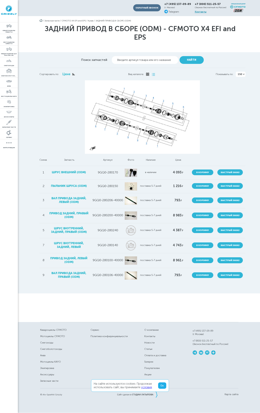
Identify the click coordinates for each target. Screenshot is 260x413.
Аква (42, 355)
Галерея (148, 361)
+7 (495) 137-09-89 (177, 4)
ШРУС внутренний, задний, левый (69, 245)
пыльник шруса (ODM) (69, 186)
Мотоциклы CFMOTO (52, 336)
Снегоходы (46, 342)
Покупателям (152, 368)
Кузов (91, 21)
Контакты (200, 12)
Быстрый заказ (230, 172)
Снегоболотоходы (51, 349)
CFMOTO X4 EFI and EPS (74, 21)
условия (146, 387)
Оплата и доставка (155, 355)
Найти (191, 59)
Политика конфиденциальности (109, 336)
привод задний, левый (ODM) (68, 260)
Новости (149, 342)
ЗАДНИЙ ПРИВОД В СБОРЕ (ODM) (113, 21)
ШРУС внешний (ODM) (69, 172)
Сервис (95, 329)
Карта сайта (231, 394)
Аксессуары (47, 374)
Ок (162, 385)
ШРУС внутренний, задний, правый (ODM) (69, 230)
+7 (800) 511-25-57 (208, 4)
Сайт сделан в (137, 394)
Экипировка (47, 368)
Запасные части (52, 21)
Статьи (148, 349)
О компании (151, 329)
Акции (147, 374)
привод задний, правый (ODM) (68, 215)
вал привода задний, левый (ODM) (68, 200)
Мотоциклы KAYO (50, 361)
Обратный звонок (146, 8)
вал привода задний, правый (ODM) (68, 275)
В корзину (202, 172)
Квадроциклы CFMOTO (53, 329)
